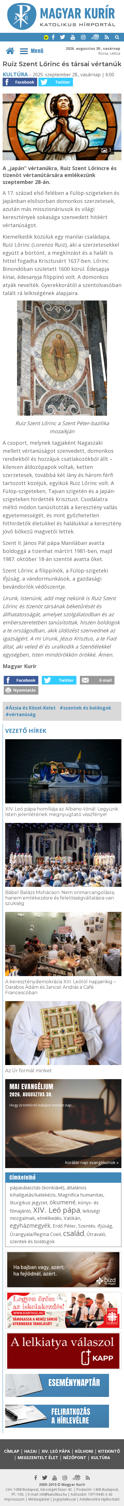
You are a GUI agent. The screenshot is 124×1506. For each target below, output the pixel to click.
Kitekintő (109, 1451)
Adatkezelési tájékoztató (100, 1499)
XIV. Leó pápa (56, 1210)
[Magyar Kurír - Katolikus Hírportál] (61, 28)
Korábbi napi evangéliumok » (92, 1162)
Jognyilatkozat (64, 1499)
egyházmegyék (30, 1225)
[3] (62, 158)
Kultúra (15, 74)
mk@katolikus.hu (53, 1494)
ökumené (63, 1202)
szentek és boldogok (32, 1241)
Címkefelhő (23, 1177)
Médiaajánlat (38, 1499)
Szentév (86, 1226)
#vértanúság (20, 714)
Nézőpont (74, 1457)
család (73, 1233)
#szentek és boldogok (85, 708)
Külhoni (84, 1451)
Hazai (30, 1451)
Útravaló (96, 1234)
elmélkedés (49, 1218)
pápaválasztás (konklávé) (37, 1187)
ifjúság (104, 1226)
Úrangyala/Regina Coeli (35, 1234)
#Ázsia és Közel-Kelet (30, 708)
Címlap (11, 1451)
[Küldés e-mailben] (97, 683)
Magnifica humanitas (80, 1195)
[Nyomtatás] (21, 693)
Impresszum (14, 1499)
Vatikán (72, 1218)
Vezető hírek (25, 731)
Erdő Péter (64, 1226)
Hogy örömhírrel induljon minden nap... (42, 1095)
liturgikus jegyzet (28, 1202)
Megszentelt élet (38, 1457)
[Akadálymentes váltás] (46, 38)
